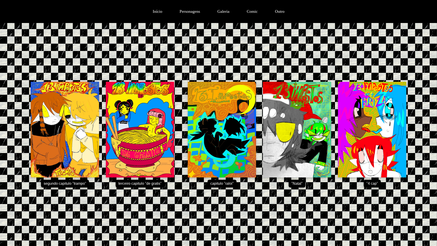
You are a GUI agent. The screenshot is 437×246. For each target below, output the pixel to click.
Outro (280, 11)
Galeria (223, 11)
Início (157, 11)
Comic (252, 11)
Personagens (190, 11)
